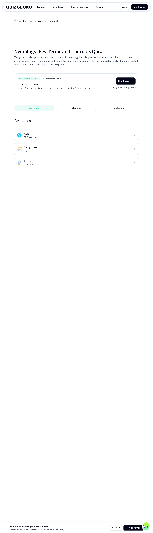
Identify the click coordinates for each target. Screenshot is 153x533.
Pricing (99, 7)
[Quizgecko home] (19, 7)
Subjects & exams (79, 7)
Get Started (140, 7)
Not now (116, 527)
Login (124, 7)
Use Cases (58, 7)
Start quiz (123, 80)
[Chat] (146, 526)
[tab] (34, 108)
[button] (76, 135)
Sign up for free (133, 527)
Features (41, 7)
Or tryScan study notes (124, 87)
